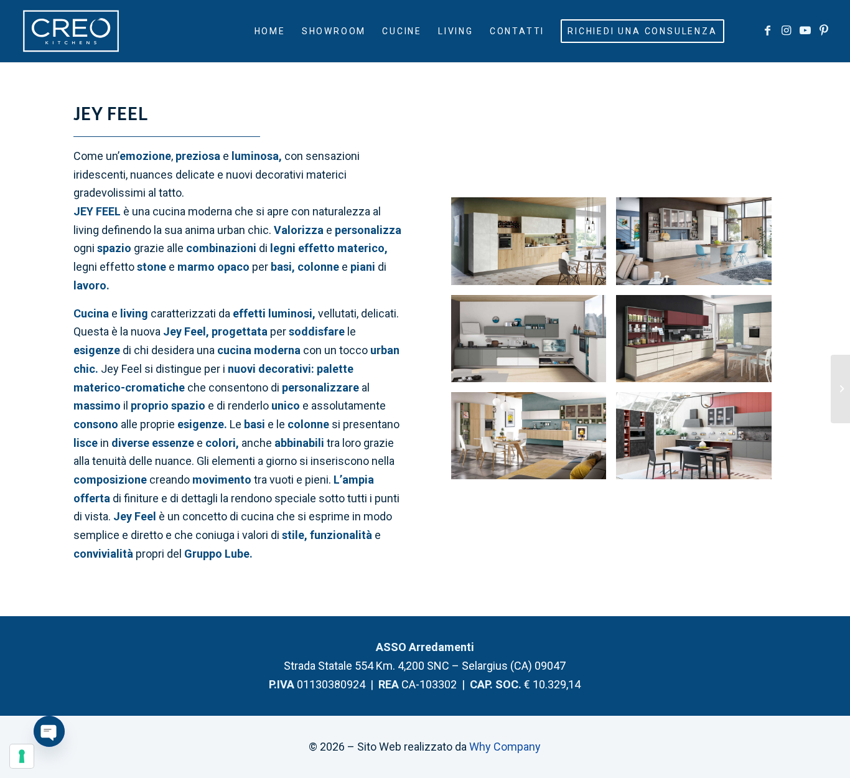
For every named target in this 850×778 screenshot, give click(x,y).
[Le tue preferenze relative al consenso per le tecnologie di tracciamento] (22, 756)
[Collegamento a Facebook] (768, 30)
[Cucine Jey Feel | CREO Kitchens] (528, 240)
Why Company (505, 746)
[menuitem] (270, 31)
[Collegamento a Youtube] (805, 30)
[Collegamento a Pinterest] (824, 30)
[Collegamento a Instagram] (786, 30)
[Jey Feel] (693, 240)
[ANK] (840, 389)
